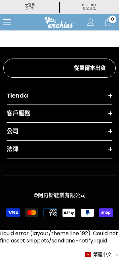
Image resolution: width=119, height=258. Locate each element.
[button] (101, 254)
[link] (59, 68)
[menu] (7, 22)
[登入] (91, 22)
